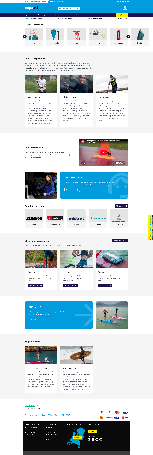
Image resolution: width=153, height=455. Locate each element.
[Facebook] (93, 439)
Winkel (50, 427)
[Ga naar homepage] (31, 8)
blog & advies (122, 15)
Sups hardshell (31, 430)
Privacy (50, 439)
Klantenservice (117, 1)
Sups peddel (31, 432)
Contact (92, 431)
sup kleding (56, 15)
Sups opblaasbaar (32, 427)
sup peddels (47, 15)
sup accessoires (66, 15)
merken (76, 15)
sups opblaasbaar (35, 15)
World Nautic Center (40, 453)
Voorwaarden (52, 437)
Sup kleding (30, 435)
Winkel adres (125, 1)
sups (26, 15)
